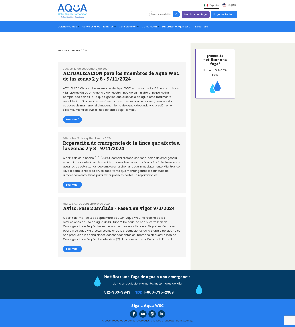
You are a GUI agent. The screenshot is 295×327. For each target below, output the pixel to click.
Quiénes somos (67, 26)
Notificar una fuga (195, 14)
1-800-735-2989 (158, 292)
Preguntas (100, 37)
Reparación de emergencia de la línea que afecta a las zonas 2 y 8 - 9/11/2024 (121, 146)
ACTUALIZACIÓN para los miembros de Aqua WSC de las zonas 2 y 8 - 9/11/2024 (121, 76)
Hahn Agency (184, 320)
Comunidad (149, 26)
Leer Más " (72, 119)
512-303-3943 (117, 292)
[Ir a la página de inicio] (72, 10)
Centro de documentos (74, 37)
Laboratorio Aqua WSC (176, 26)
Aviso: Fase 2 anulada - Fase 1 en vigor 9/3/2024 (119, 208)
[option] (229, 5)
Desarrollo (201, 26)
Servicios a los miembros (98, 26)
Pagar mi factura (223, 14)
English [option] (232, 5)
